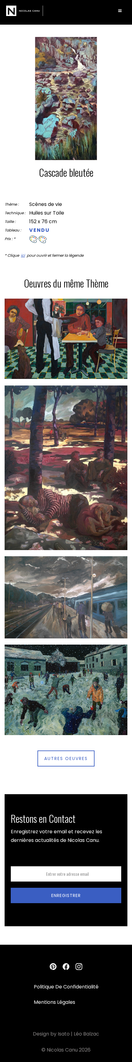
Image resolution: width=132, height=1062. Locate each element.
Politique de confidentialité (66, 987)
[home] (24, 11)
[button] (120, 11)
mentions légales (54, 1002)
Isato (64, 1033)
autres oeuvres (66, 758)
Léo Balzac (86, 1033)
